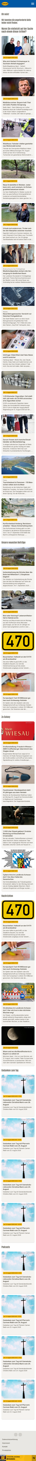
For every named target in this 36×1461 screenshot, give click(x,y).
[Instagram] (20, 1434)
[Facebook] (15, 1434)
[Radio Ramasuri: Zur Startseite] (15, 4)
